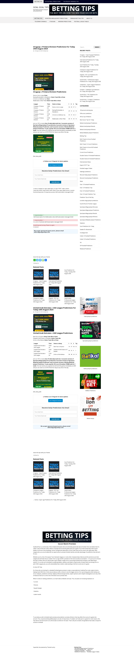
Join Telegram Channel (55, 165)
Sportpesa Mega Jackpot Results (88, 213)
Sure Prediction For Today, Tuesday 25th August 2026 (69, 271)
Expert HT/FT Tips (85, 165)
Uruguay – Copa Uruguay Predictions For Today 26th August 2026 (40, 282)
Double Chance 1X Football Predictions (90, 155)
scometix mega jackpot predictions (89, 200)
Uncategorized (84, 232)
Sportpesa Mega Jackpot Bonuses (89, 207)
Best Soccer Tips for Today (87, 120)
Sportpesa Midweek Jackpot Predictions (90, 220)
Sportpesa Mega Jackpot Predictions (56, 18)
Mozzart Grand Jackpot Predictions (89, 178)
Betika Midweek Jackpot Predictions (89, 132)
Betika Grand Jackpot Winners (88, 129)
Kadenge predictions (85, 171)
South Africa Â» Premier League (88, 204)
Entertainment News (85, 162)
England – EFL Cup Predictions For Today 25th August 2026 (54, 300)
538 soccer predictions (86, 113)
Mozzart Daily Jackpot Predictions (88, 175)
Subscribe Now (55, 182)
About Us (89, 18)
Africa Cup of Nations (85, 116)
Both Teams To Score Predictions (88, 144)
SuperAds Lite (36, 647)
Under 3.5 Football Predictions (88, 239)
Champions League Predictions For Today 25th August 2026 (39, 300)
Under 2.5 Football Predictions (88, 236)
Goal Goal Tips (41, 7)
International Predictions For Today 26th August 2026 (55, 282)
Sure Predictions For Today (87, 226)
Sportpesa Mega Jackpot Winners (88, 216)
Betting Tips (38, 1)
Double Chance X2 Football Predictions (90, 159)
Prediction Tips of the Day (87, 197)
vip (80, 242)
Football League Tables (81, 21)
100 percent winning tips (71, 1)
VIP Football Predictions (52, 1)
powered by (44, 647)
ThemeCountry (51, 647)
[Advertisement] (67, 34)
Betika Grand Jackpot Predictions (88, 123)
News (81, 181)
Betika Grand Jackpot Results (87, 126)
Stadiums (52, 21)
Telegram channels (41, 21)
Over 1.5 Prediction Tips (86, 187)
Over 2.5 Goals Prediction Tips (88, 194)
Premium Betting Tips (77, 18)
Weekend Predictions (64, 21)
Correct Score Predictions (86, 152)
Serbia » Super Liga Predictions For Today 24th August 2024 (49, 500)
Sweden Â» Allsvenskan (86, 229)
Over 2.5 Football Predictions (87, 191)
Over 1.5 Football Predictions (87, 184)
